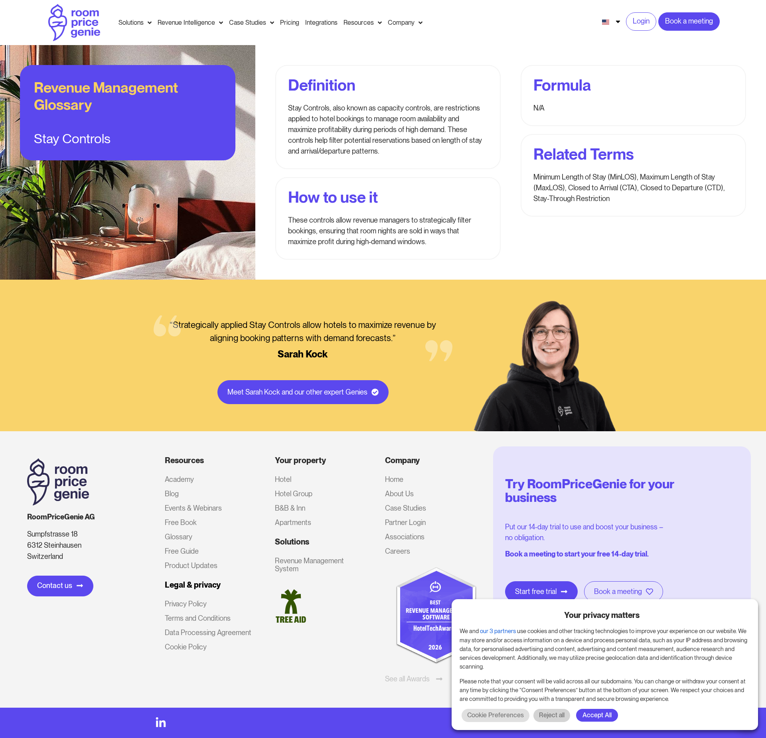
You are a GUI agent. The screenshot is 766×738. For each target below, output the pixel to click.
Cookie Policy (186, 647)
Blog (172, 493)
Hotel (283, 479)
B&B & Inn (290, 508)
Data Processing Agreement (208, 632)
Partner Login (405, 522)
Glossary (178, 537)
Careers (397, 551)
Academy (179, 479)
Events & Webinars (193, 508)
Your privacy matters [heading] (602, 615)
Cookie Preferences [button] (495, 715)
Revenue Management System (309, 564)
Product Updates (191, 565)
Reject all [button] (552, 715)
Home (394, 479)
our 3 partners (498, 631)
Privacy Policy (186, 604)
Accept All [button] (597, 715)
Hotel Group (293, 493)
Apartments (293, 522)
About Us (399, 493)
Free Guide (182, 551)
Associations (404, 537)
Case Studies (405, 508)
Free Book (181, 522)
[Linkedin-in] (161, 723)
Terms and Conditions (198, 618)
